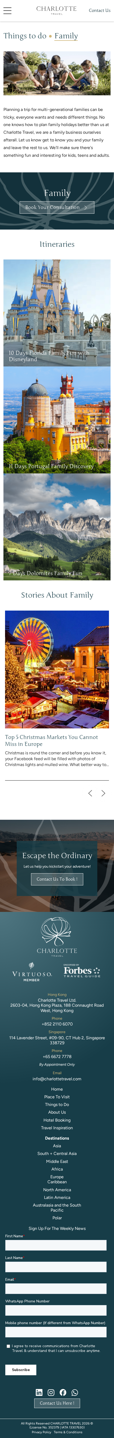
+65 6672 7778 (57, 1056)
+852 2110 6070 (57, 1024)
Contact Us (100, 10)
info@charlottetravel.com (57, 1078)
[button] (15, 10)
